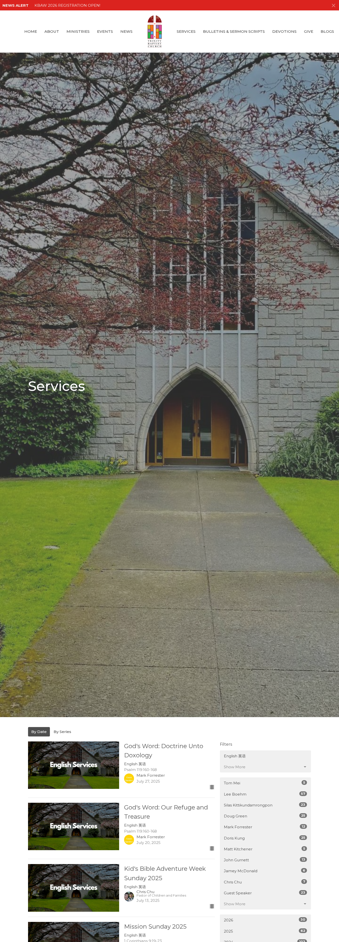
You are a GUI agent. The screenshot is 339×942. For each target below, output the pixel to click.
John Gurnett (264, 859)
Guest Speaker (264, 892)
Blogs (327, 31)
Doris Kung (264, 838)
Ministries (78, 31)
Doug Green (264, 815)
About (51, 31)
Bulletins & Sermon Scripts (234, 31)
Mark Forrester (264, 826)
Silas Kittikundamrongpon (264, 804)
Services (186, 31)
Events (105, 31)
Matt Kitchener (264, 848)
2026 (264, 919)
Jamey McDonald (264, 870)
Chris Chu (264, 881)
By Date (39, 731)
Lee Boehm (264, 794)
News (126, 31)
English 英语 (235, 756)
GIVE (308, 31)
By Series (62, 731)
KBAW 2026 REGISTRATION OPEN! (67, 5)
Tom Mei (264, 782)
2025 (264, 931)
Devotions (284, 31)
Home (30, 31)
